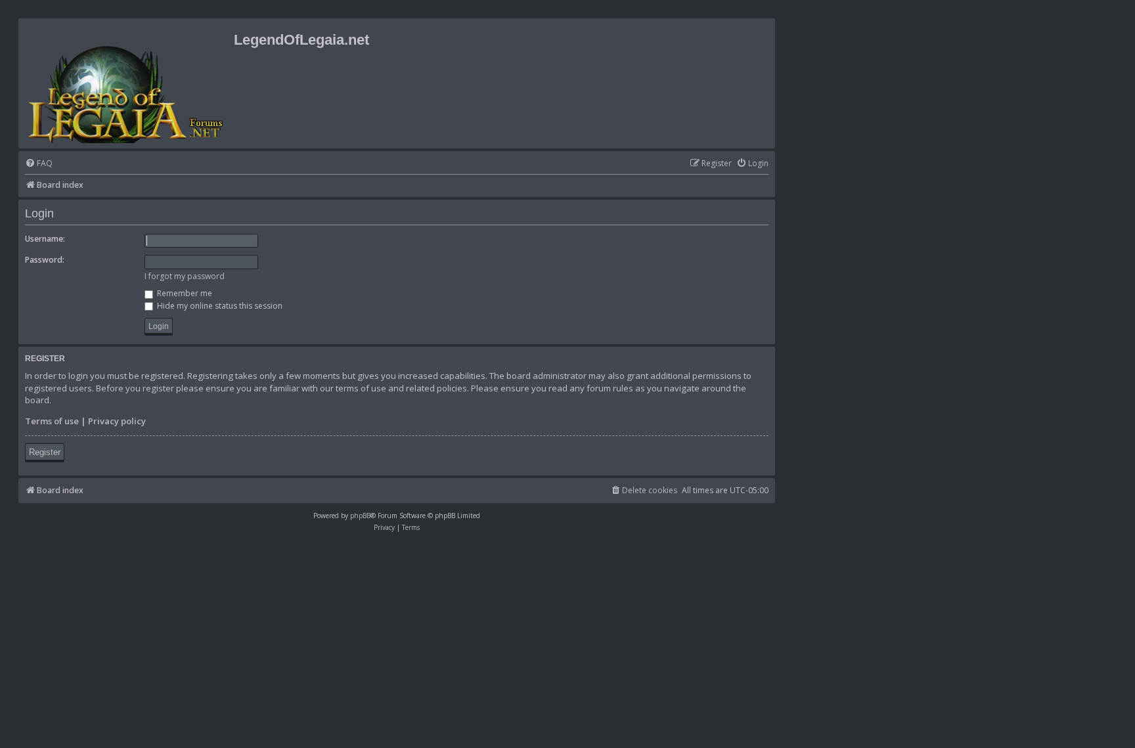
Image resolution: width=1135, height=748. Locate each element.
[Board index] (128, 83)
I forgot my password (185, 276)
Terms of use (52, 421)
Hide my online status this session (218, 305)
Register (44, 452)
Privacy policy (117, 421)
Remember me (183, 293)
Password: (44, 259)
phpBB (360, 515)
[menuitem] (39, 164)
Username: (45, 238)
